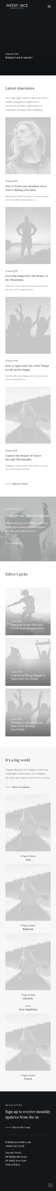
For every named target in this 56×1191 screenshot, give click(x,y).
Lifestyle (28, 998)
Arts (28, 859)
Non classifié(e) (28, 1009)
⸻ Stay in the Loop (17, 1127)
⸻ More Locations (17, 787)
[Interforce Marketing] (17, 6)
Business (28, 929)
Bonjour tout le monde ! (19, 57)
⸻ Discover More (16, 483)
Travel (28, 1079)
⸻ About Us (13, 543)
